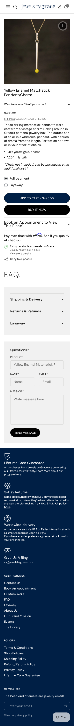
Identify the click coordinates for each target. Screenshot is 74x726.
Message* (17, 391)
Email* (43, 374)
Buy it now (37, 210)
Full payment (19, 178)
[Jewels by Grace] (38, 7)
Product (16, 357)
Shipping (9, 119)
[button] (15, 7)
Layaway (16, 185)
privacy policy (23, 715)
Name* (14, 374)
